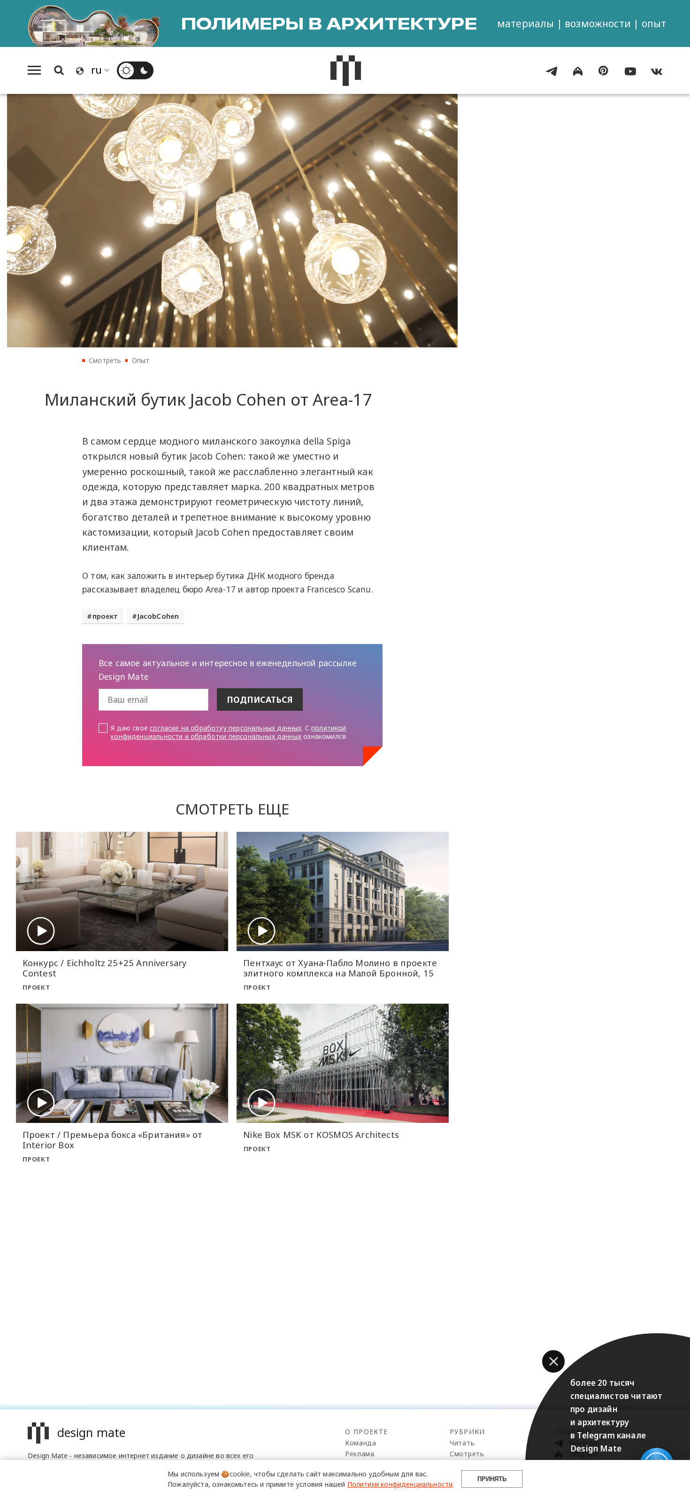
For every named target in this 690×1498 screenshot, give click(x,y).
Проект (36, 987)
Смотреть (105, 360)
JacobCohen (158, 616)
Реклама (360, 1453)
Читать (462, 1442)
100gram (582, 1453)
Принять (491, 1479)
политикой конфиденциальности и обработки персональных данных (228, 732)
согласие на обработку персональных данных (225, 727)
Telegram (582, 1442)
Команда (360, 1442)
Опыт (141, 360)
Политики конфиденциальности (400, 1484)
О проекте (366, 1431)
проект (105, 616)
